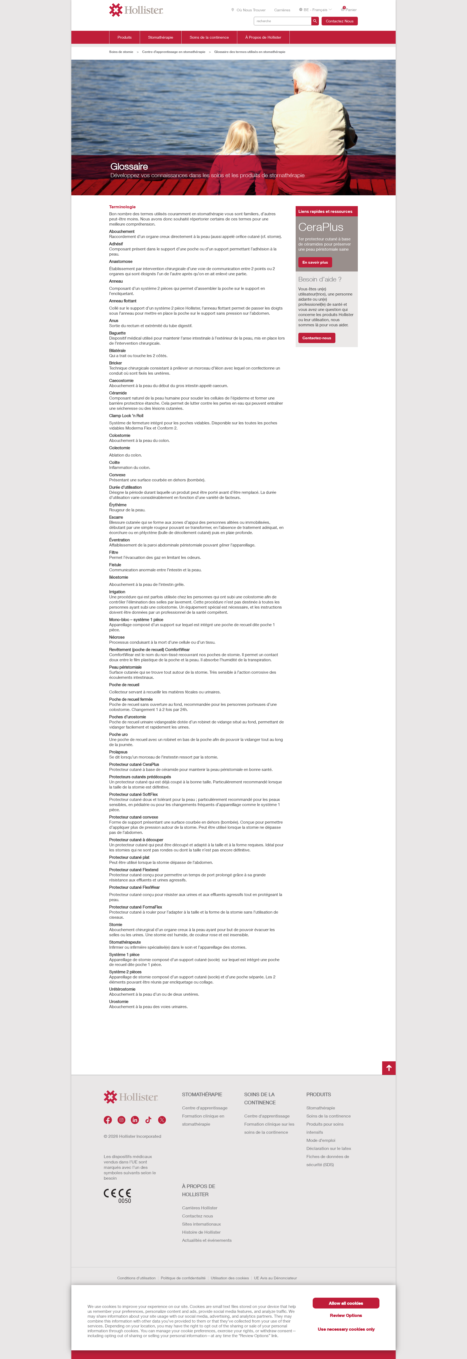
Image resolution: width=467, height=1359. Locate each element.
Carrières (282, 10)
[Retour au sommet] (389, 1068)
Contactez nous (197, 1215)
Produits (125, 37)
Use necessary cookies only (346, 1328)
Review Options (346, 1315)
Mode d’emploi (320, 1140)
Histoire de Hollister (201, 1231)
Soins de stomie (121, 52)
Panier (350, 9)
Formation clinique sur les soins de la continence (269, 1128)
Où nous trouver (251, 10)
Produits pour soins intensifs (324, 1128)
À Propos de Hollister (263, 37)
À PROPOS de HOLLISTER (198, 1190)
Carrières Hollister (199, 1207)
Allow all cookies (346, 1303)
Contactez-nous (316, 337)
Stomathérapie (160, 37)
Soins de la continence (209, 37)
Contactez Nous (339, 21)
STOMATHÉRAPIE (202, 1094)
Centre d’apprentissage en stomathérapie (173, 52)
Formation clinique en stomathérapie (203, 1119)
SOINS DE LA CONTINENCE (260, 1098)
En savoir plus (315, 262)
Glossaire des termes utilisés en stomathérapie (249, 52)
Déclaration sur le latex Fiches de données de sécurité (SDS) (328, 1156)
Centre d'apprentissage (205, 1107)
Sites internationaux (201, 1223)
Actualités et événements (207, 1240)
